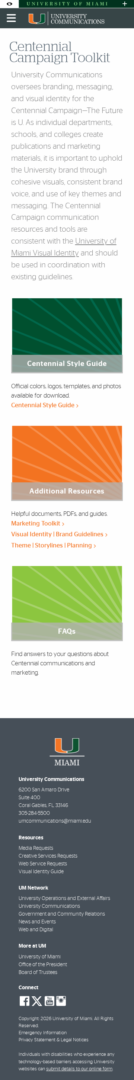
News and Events (37, 922)
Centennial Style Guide (43, 405)
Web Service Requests (43, 864)
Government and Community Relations (62, 914)
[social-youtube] (49, 1001)
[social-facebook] (24, 1001)
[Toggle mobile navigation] (11, 18)
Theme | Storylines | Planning (52, 545)
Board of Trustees (38, 972)
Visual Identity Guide (41, 871)
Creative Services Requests (48, 856)
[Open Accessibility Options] (9, 4)
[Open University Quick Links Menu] (124, 4)
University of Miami (40, 957)
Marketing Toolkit (36, 523)
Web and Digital (36, 929)
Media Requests (36, 848)
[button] (118, 1059)
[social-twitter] (37, 1000)
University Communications (49, 906)
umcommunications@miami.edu (55, 821)
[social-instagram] (61, 1001)
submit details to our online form (79, 1069)
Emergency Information (43, 1033)
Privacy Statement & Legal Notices (54, 1040)
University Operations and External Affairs (64, 898)
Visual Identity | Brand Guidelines (58, 534)
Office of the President (43, 964)
